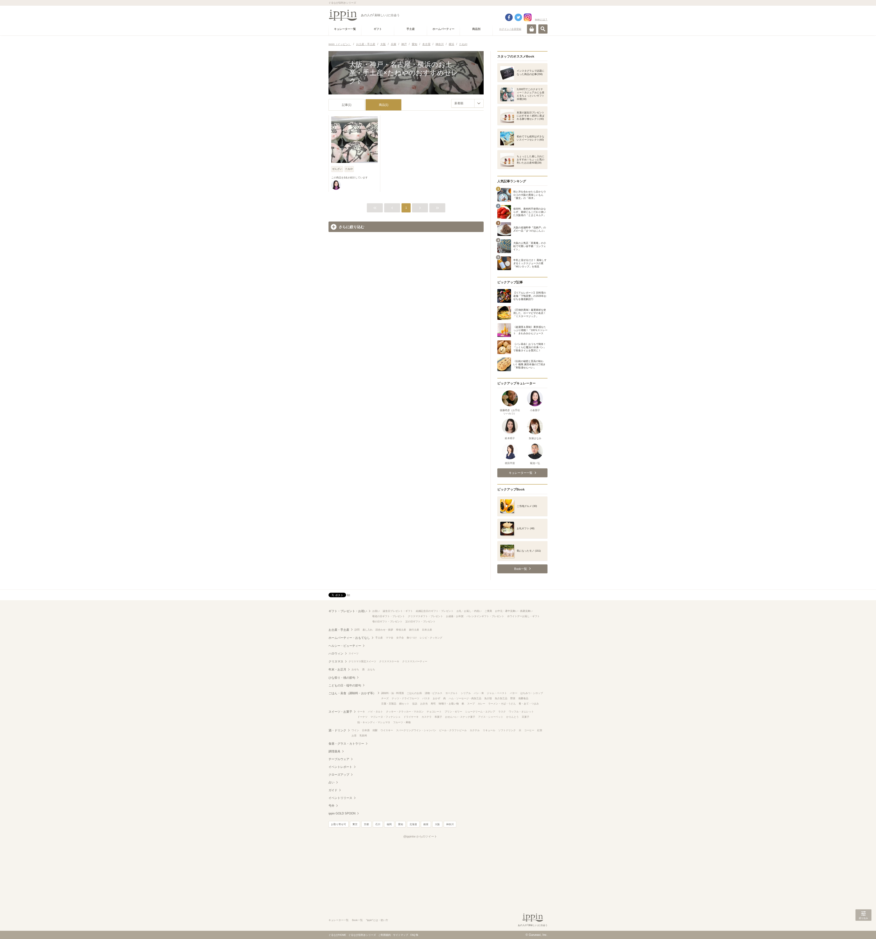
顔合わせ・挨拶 (384, 629)
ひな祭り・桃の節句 (341, 677)
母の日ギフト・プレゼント (387, 621)
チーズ (385, 698)
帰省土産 (401, 629)
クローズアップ (338, 774)
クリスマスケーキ (389, 661)
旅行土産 (414, 629)
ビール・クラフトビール (453, 730)
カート (531, 29)
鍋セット (404, 703)
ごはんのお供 (414, 693)
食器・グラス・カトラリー (346, 743)
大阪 (437, 824)
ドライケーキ (411, 716)
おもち (371, 669)
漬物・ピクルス (433, 693)
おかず (436, 698)
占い (331, 782)
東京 (354, 824)
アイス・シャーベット (490, 716)
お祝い (376, 611)
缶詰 (414, 703)
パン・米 (479, 693)
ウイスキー (387, 730)
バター (513, 693)
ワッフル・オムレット (521, 711)
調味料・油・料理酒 (392, 693)
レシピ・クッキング (431, 637)
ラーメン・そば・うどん (502, 703)
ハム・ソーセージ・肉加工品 (465, 698)
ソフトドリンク (507, 730)
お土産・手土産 (338, 629)
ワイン (355, 730)
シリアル (466, 693)
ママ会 (389, 637)
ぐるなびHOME (337, 935)
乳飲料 (363, 735)
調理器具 (334, 751)
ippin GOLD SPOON (341, 813)
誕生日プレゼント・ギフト (398, 611)
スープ (471, 703)
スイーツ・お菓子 (340, 711)
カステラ (427, 716)
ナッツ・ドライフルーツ (405, 698)
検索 (543, 29)
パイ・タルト (375, 711)
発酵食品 (523, 698)
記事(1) (346, 105)
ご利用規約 (384, 935)
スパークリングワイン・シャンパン (416, 730)
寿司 (433, 703)
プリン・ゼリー (453, 711)
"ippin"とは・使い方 (377, 920)
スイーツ (354, 653)
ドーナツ (362, 716)
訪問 (357, 629)
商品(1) (383, 105)
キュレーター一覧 (338, 920)
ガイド (332, 790)
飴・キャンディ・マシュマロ (373, 722)
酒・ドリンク (337, 730)
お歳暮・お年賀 (455, 616)
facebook (509, 17)
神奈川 (450, 824)
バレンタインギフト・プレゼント (485, 616)
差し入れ (367, 629)
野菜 (512, 698)
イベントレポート (340, 767)
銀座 (425, 824)
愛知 (400, 824)
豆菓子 (525, 716)
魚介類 (488, 698)
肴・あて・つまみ (529, 703)
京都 (366, 824)
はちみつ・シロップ (531, 693)
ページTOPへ (863, 928)
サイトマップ (400, 935)
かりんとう (512, 716)
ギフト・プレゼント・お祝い (347, 611)
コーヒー (529, 730)
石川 (377, 824)
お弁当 (424, 703)
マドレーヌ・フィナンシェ (385, 716)
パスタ (426, 698)
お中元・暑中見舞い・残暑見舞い (514, 611)
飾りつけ (412, 637)
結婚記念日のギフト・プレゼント (435, 611)
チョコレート (434, 711)
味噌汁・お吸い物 (449, 703)
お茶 (354, 735)
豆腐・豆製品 (388, 703)
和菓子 (438, 716)
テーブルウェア (338, 759)
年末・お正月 (337, 669)
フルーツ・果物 (402, 722)
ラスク (502, 711)
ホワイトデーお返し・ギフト (523, 616)
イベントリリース (340, 798)
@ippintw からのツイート (420, 836)
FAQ (412, 935)
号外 (331, 805)
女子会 (400, 637)
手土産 (379, 637)
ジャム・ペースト (497, 693)
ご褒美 (488, 611)
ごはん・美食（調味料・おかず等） (352, 693)
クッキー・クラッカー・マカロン (405, 711)
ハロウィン (335, 653)
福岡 (389, 824)
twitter (518, 17)
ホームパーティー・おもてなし (349, 637)
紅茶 (539, 730)
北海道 (413, 824)
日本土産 (427, 629)
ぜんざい (337, 168)
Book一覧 (357, 920)
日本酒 (366, 730)
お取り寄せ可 (338, 824)
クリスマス (335, 661)
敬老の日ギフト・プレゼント (388, 616)
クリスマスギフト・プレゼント (425, 616)
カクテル (475, 730)
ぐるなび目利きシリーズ (362, 935)
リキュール (489, 730)
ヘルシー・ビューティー (344, 645)
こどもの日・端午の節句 (344, 685)
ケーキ (361, 711)
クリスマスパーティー (414, 661)
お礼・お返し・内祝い (469, 611)
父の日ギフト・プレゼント (420, 621)
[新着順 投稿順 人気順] (467, 103)
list (348, 594)
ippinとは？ (541, 19)
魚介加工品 (501, 698)
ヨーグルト (451, 693)
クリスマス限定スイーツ (362, 661)
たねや (349, 168)
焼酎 (375, 730)
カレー (481, 703)
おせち (355, 669)
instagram (528, 17)
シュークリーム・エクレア (480, 711)
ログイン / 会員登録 (510, 29)
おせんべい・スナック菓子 (460, 716)
